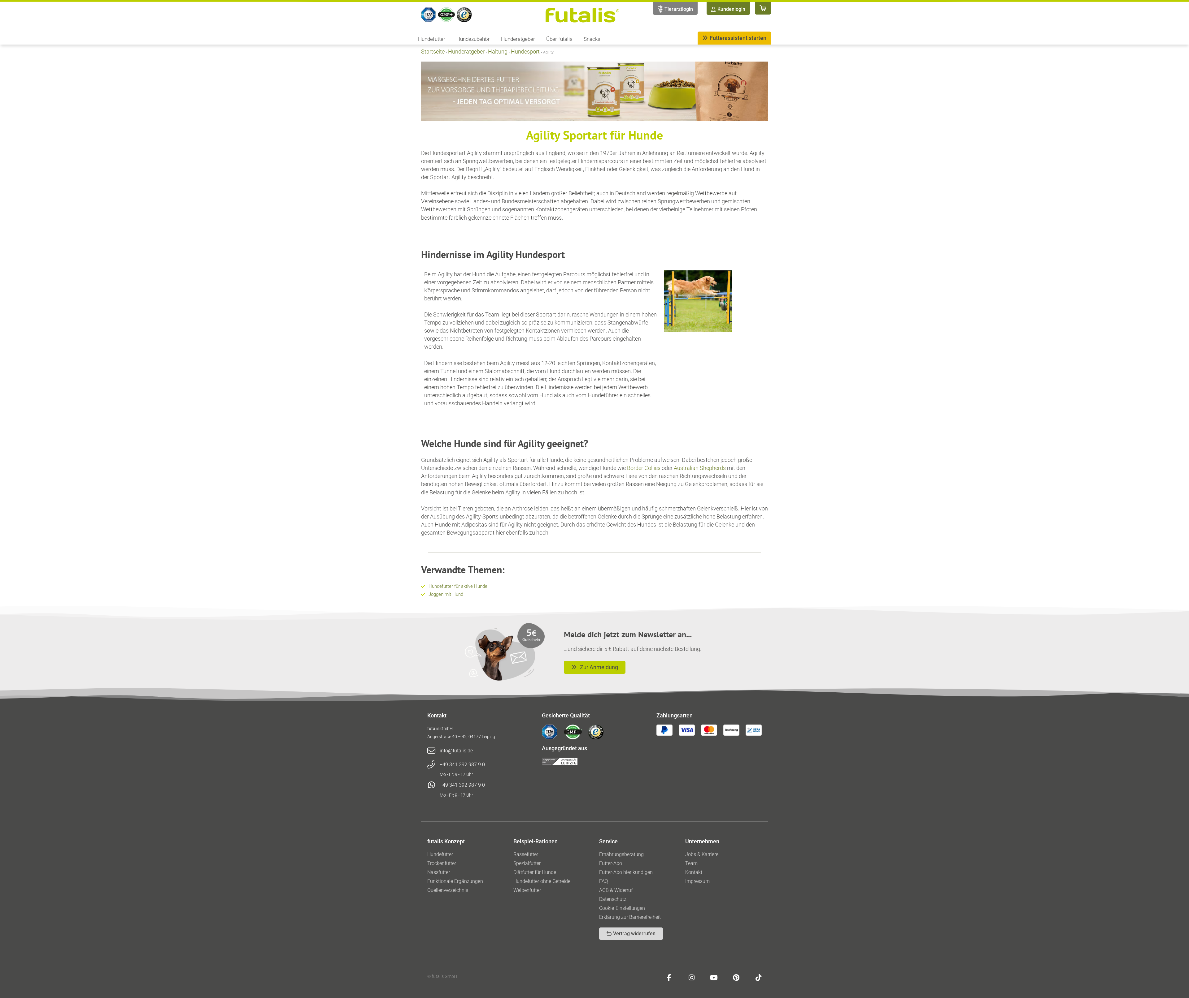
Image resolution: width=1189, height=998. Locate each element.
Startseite (433, 51)
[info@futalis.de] (431, 751)
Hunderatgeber (518, 39)
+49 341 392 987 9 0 (462, 765)
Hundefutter (431, 39)
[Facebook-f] (669, 977)
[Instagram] (691, 977)
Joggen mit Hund (446, 594)
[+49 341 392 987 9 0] (431, 765)
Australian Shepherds (700, 468)
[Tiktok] (758, 977)
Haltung (497, 51)
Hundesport (525, 51)
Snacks (592, 39)
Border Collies (643, 468)
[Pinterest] (736, 977)
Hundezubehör (473, 39)
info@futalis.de (456, 751)
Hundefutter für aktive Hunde (458, 586)
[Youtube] (713, 977)
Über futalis (559, 39)
